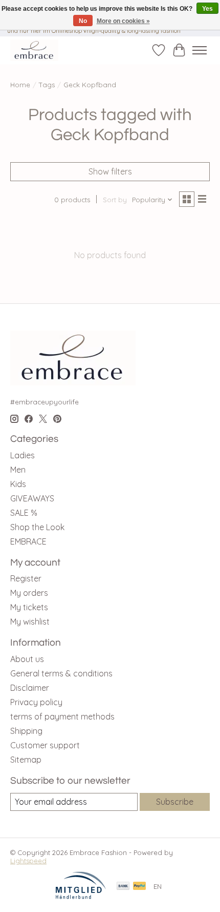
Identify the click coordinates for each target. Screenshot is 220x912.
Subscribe (174, 802)
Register (25, 578)
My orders (29, 593)
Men (18, 469)
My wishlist (30, 621)
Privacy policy (36, 702)
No (83, 21)
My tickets (29, 607)
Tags (47, 85)
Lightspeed (28, 861)
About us (27, 659)
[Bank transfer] (123, 886)
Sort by (115, 200)
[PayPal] (139, 886)
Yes (207, 8)
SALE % (23, 513)
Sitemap (25, 759)
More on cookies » (123, 21)
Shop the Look (37, 527)
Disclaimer (29, 688)
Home (20, 85)
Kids (18, 484)
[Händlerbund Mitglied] (80, 896)
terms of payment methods (62, 716)
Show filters (110, 171)
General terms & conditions (61, 673)
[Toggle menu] (199, 50)
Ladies (22, 455)
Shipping (26, 731)
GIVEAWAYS (32, 498)
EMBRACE (28, 541)
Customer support (45, 745)
